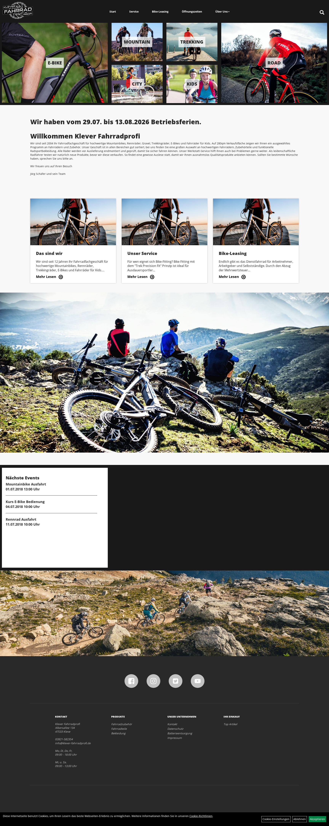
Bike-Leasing (160, 11)
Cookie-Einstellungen (276, 819)
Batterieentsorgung (179, 733)
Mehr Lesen (46, 276)
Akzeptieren (317, 819)
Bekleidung (118, 733)
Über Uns (221, 11)
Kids (192, 84)
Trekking (191, 42)
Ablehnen (299, 819)
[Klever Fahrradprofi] (18, 10)
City (137, 84)
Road (274, 63)
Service (134, 11)
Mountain (137, 42)
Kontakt (172, 724)
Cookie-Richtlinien (200, 816)
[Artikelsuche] (322, 13)
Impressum (174, 738)
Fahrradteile (119, 729)
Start (112, 11)
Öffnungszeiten (192, 11)
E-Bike (55, 63)
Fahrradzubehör (121, 724)
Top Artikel (230, 724)
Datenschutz (175, 729)
